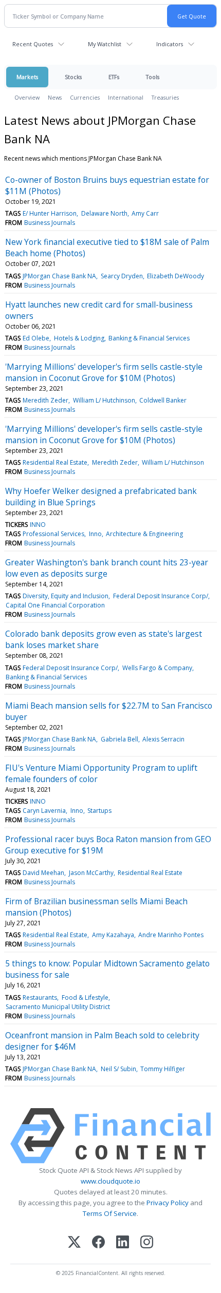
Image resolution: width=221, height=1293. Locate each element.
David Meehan (43, 872)
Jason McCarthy (91, 872)
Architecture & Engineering (144, 533)
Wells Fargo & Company (157, 667)
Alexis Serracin (163, 739)
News (55, 97)
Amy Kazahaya (113, 934)
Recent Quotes (32, 44)
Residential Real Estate (55, 462)
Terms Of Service (110, 1213)
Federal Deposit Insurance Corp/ (160, 596)
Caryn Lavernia (44, 810)
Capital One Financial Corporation (55, 605)
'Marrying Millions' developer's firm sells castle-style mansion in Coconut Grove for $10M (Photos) (103, 372)
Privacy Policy (167, 1202)
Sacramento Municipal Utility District (58, 1006)
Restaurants (40, 997)
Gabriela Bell (119, 739)
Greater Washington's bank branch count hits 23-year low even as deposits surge (106, 568)
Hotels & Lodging (79, 338)
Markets (27, 77)
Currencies (85, 97)
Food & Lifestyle (85, 997)
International (125, 97)
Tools (152, 77)
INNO (38, 524)
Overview (27, 97)
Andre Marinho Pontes (171, 934)
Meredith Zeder (45, 400)
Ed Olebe (36, 338)
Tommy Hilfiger (162, 1068)
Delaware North (104, 213)
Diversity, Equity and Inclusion (65, 596)
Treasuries (165, 97)
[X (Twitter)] (74, 1242)
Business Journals (49, 222)
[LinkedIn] (122, 1242)
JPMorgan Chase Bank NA (59, 276)
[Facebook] (98, 1242)
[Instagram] (146, 1242)
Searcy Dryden (122, 276)
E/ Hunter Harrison (50, 213)
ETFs (113, 77)
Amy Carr (145, 213)
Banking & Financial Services (149, 338)
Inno (95, 533)
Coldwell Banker (163, 400)
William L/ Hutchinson (104, 400)
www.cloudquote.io (110, 1181)
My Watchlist (104, 44)
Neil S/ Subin (118, 1068)
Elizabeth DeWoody (175, 276)
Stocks (73, 77)
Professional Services (53, 533)
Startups (99, 810)
